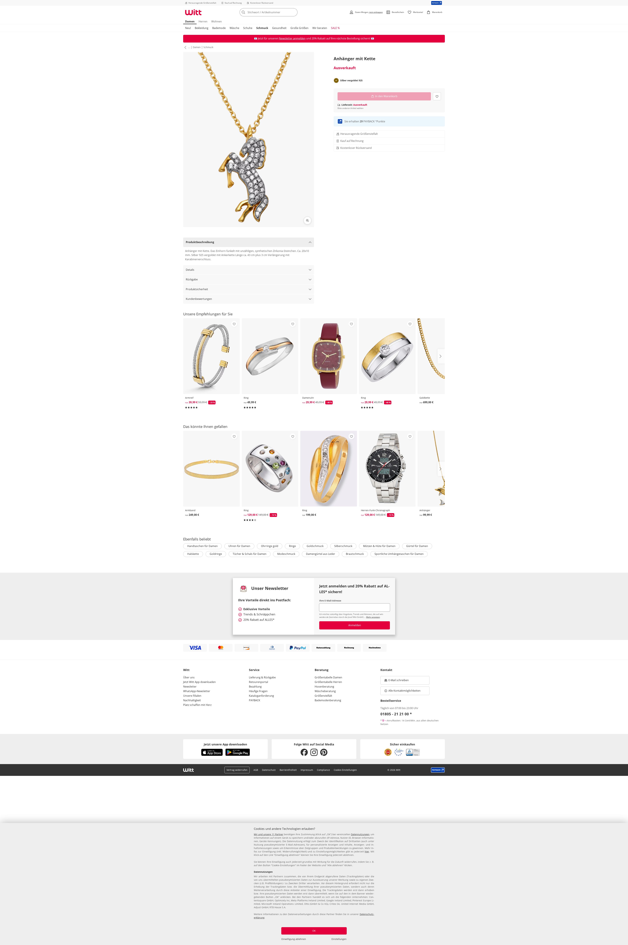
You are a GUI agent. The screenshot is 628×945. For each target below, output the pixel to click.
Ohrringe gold (269, 546)
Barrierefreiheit (288, 769)
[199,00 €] (328, 468)
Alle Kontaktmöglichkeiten (404, 690)
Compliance (323, 769)
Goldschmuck (315, 546)
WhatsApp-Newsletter (196, 691)
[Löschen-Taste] (294, 12)
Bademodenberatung (328, 700)
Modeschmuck (286, 554)
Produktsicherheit (197, 289)
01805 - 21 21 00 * (396, 713)
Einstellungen (339, 939)
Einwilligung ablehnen (293, 939)
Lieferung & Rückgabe (262, 677)
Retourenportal (258, 682)
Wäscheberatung (325, 691)
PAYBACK (254, 700)
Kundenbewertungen (199, 299)
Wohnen (216, 21)
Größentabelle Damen (328, 677)
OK (314, 930)
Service (254, 670)
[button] (184, 47)
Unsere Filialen (192, 696)
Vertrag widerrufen (237, 769)
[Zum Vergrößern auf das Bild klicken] (307, 220)
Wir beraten (319, 28)
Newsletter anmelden (292, 38)
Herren (203, 21)
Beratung (321, 670)
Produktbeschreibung (200, 242)
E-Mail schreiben (396, 681)
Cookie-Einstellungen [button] (345, 769)
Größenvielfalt (323, 696)
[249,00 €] (211, 468)
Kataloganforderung (261, 696)
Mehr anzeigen (373, 617)
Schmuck (262, 28)
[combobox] (276, 12)
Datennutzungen (360, 834)
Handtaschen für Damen (202, 546)
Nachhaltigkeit (192, 700)
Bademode (219, 28)
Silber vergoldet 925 (351, 80)
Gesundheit (279, 28)
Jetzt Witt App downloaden (199, 682)
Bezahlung (255, 686)
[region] (314, 884)
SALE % (335, 28)
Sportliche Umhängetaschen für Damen (399, 554)
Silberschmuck (343, 546)
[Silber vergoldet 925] (336, 80)
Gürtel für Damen (417, 546)
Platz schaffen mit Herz (197, 705)
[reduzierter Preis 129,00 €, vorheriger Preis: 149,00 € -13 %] (270, 468)
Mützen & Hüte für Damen (379, 546)
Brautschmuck (355, 554)
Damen (190, 21)
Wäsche (234, 28)
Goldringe (216, 554)
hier (367, 851)
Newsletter (190, 686)
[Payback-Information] (438, 770)
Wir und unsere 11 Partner (268, 834)
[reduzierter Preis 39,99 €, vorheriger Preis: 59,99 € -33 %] (211, 356)
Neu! (188, 28)
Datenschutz (269, 769)
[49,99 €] (270, 356)
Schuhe (247, 28)
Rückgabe (192, 279)
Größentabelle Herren (328, 682)
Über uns (189, 677)
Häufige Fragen (258, 691)
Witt (186, 670)
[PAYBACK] (436, 3)
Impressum (307, 769)
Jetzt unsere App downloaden (225, 744)
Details (190, 270)
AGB (255, 769)
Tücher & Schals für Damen (249, 554)
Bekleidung (201, 28)
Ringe (292, 546)
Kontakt (386, 670)
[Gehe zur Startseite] (193, 12)
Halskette (193, 554)
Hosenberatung (324, 686)
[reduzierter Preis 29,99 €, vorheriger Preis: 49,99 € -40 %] (328, 356)
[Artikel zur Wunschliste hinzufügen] (437, 96)
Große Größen (299, 28)
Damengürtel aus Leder (320, 554)
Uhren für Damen (239, 546)
